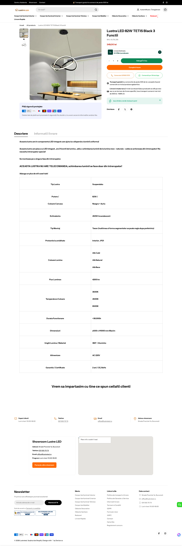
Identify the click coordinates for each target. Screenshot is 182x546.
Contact (42, 2)
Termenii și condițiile (33, 508)
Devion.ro (59, 540)
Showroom (33, 2)
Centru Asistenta (20, 2)
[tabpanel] (91, 256)
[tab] (21, 134)
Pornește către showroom (44, 465)
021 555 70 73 (63, 421)
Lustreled (23, 540)
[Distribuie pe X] (125, 109)
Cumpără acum (135, 68)
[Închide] (160, 100)
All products (31, 25)
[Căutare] (96, 9)
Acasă (21, 25)
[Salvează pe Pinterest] (131, 109)
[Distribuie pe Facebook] (118, 109)
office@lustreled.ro (105, 421)
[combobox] (67, 9)
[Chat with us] (178, 535)
